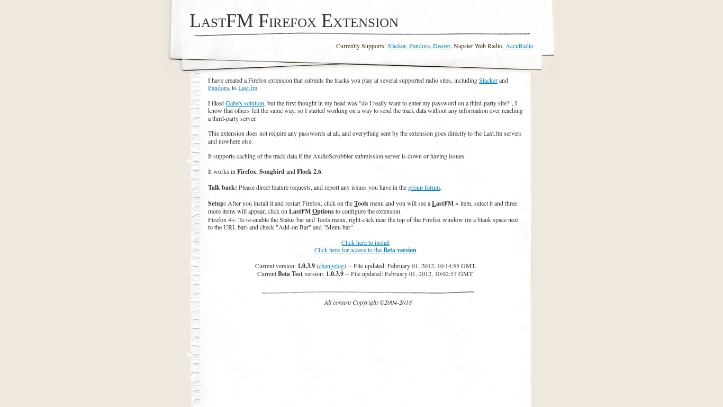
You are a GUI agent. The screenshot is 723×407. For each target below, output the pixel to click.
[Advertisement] (368, 330)
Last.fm (247, 87)
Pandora (419, 45)
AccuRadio (519, 45)
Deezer (441, 45)
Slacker (396, 45)
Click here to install (365, 242)
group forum (424, 187)
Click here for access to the (365, 249)
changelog (331, 265)
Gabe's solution (244, 103)
